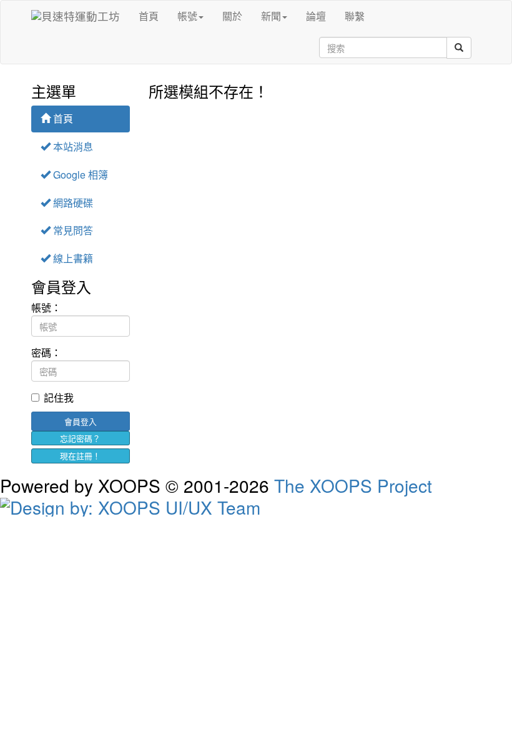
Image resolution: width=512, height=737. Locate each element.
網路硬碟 (72, 202)
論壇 (316, 16)
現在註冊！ (80, 456)
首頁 (149, 16)
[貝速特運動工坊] (75, 16)
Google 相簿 (79, 174)
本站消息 (72, 146)
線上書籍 (72, 258)
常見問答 (72, 230)
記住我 (59, 398)
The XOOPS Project (353, 485)
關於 (232, 16)
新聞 (271, 16)
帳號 (187, 16)
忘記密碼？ (80, 438)
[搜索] (458, 48)
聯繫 (355, 16)
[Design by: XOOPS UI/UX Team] (256, 506)
